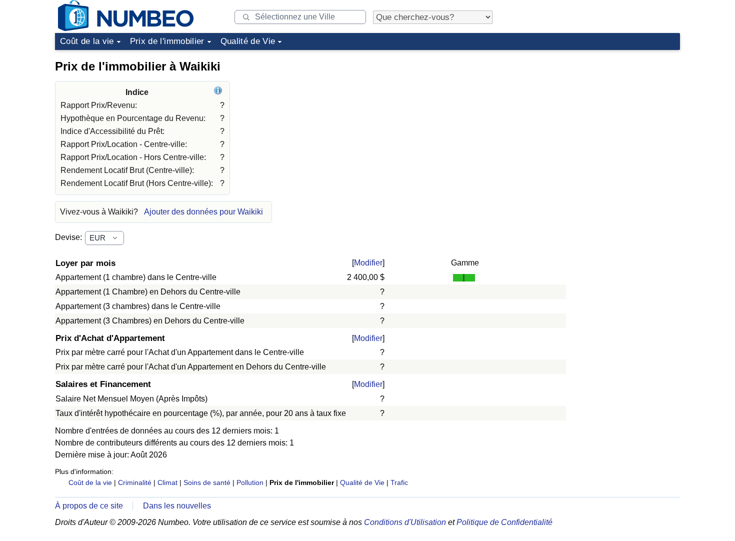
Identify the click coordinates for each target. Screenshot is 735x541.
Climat (168, 482)
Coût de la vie (87, 41)
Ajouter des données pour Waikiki (203, 212)
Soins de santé (207, 482)
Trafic (399, 482)
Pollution (250, 482)
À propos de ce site (89, 506)
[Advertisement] (605, 117)
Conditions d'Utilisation (405, 522)
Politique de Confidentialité (504, 522)
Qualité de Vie (248, 41)
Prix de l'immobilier (167, 41)
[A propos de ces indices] (219, 92)
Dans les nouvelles (177, 506)
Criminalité (135, 482)
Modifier (368, 262)
